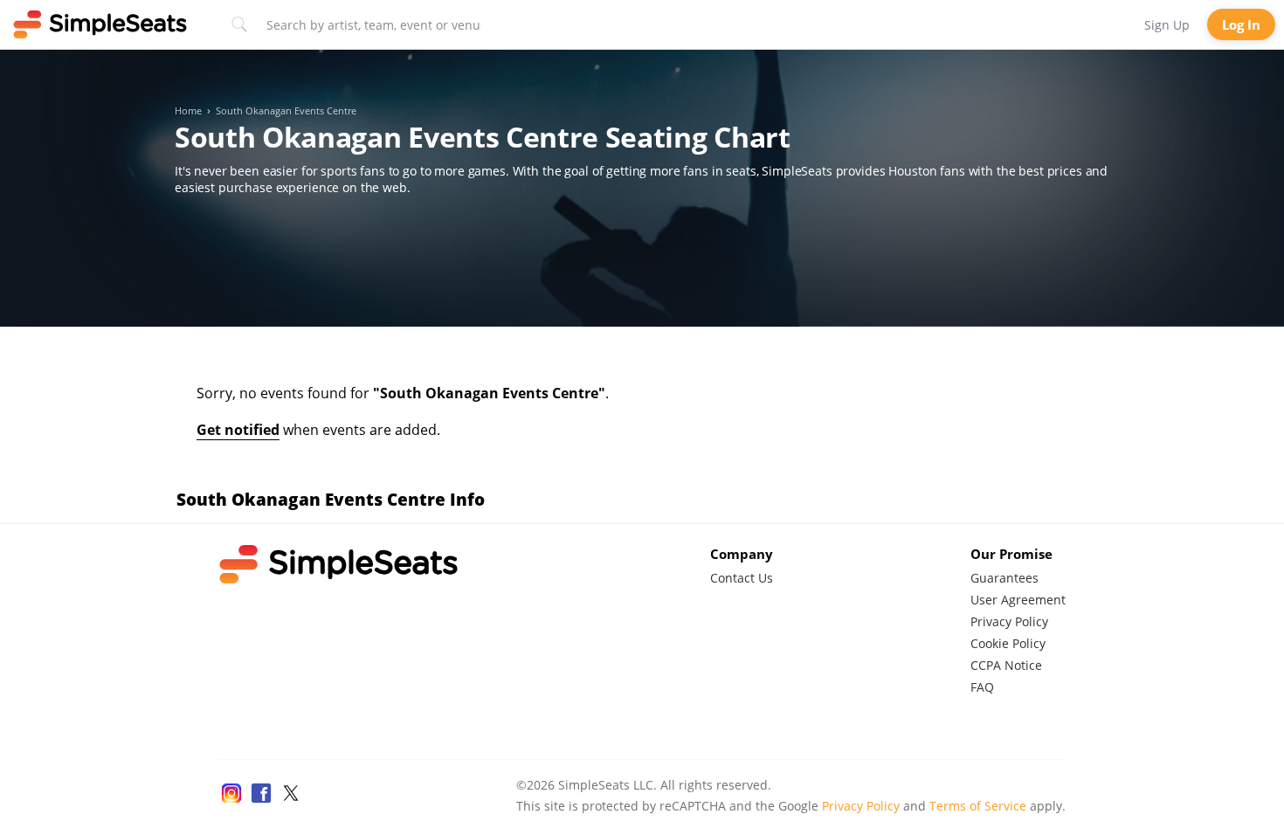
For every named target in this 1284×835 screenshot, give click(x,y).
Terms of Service (977, 805)
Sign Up (1167, 25)
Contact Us (741, 577)
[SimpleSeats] (100, 24)
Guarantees (1004, 577)
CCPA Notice (1006, 665)
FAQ (982, 687)
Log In (1241, 24)
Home (188, 111)
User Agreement (1018, 599)
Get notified (238, 429)
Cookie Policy (1008, 643)
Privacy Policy (1009, 621)
